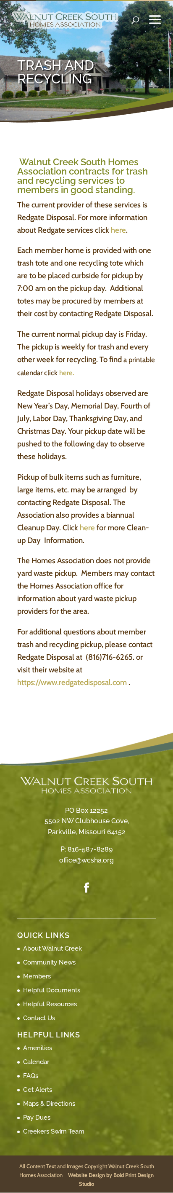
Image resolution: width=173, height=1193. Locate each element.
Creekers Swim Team (53, 1131)
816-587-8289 (90, 849)
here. (66, 372)
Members (37, 976)
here (117, 230)
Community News (49, 962)
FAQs (30, 1076)
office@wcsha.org (86, 860)
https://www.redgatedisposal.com (72, 682)
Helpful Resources (50, 1004)
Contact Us (39, 1018)
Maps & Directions (49, 1103)
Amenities (37, 1048)
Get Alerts (37, 1090)
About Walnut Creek (52, 948)
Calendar (36, 1062)
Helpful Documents (51, 990)
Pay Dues (36, 1117)
